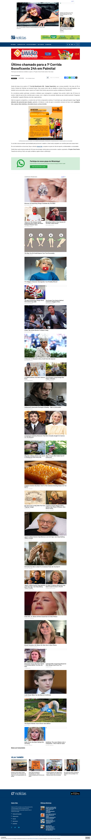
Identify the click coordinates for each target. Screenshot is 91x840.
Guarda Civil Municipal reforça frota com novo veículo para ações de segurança (50, 828)
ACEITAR (88, 837)
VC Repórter (48, 44)
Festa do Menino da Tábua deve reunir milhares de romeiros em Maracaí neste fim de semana (54, 774)
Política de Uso (15, 816)
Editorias (13, 44)
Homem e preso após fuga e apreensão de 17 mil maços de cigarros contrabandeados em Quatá (18, 774)
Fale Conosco (41, 44)
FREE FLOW (67, 769)
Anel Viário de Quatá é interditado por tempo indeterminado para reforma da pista (36, 774)
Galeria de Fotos (21, 44)
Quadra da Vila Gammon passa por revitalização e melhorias (50, 821)
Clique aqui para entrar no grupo (39, 166)
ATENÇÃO (31, 769)
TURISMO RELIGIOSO (51, 769)
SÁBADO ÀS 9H (14, 78)
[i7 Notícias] (18, 37)
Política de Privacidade (17, 813)
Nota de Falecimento (31, 44)
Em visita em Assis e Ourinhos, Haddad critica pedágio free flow (71, 774)
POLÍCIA (14, 769)
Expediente (15, 823)
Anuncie (14, 818)
